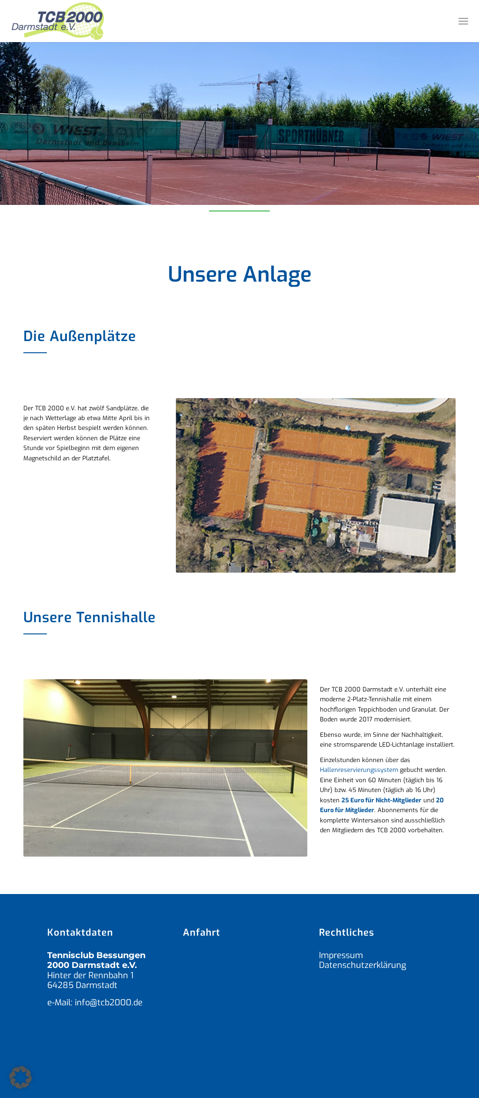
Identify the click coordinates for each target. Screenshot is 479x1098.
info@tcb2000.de (109, 1002)
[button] (20, 1077)
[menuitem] (463, 21)
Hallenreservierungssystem (359, 770)
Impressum (341, 955)
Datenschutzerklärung (362, 965)
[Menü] (463, 21)
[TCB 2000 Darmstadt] (57, 21)
